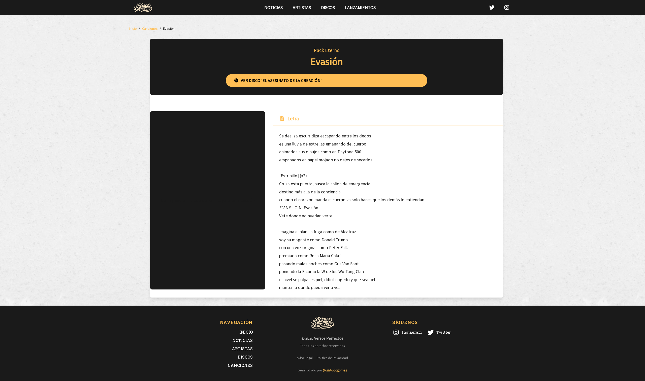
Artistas (302, 7)
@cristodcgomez (335, 370)
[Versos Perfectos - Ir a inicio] (143, 7)
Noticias (273, 7)
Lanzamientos (360, 7)
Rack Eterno (327, 50)
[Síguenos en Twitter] (492, 7)
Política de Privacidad (332, 358)
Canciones (240, 365)
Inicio (246, 332)
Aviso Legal (305, 358)
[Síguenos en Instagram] (506, 7)
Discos (328, 7)
